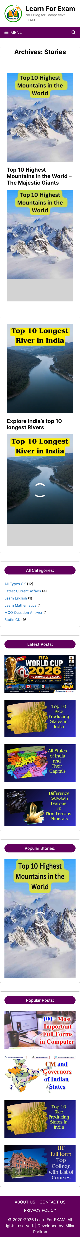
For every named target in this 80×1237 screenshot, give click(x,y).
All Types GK (15, 584)
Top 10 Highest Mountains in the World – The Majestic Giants (39, 176)
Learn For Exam (50, 8)
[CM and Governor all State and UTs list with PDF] (40, 1090)
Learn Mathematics (20, 605)
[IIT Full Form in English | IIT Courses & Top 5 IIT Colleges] (40, 1179)
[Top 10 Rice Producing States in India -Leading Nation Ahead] (40, 734)
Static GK (12, 619)
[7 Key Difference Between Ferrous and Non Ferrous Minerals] (40, 823)
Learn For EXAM (50, 1219)
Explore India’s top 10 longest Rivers (34, 424)
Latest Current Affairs (22, 591)
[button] (73, 32)
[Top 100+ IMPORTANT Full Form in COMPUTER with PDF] (40, 1046)
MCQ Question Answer (23, 612)
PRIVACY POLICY (40, 1210)
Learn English (15, 598)
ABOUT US (25, 1202)
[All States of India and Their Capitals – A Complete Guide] (40, 779)
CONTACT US (52, 1202)
